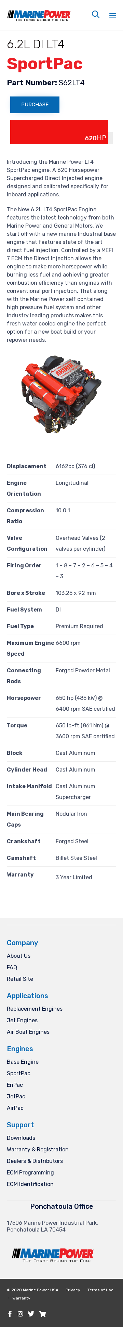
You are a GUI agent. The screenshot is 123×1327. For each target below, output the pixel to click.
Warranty (21, 1298)
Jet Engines (22, 1020)
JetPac (16, 1096)
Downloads (21, 1138)
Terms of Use (100, 1290)
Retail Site (20, 979)
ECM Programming (30, 1172)
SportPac (18, 1073)
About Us (18, 956)
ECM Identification (30, 1184)
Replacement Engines (35, 1009)
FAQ (12, 967)
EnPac (15, 1085)
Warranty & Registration (38, 1149)
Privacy (73, 1290)
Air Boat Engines (28, 1032)
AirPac (15, 1108)
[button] (34, 104)
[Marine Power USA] (39, 10)
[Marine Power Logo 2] (53, 1270)
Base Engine (23, 1062)
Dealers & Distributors (35, 1161)
